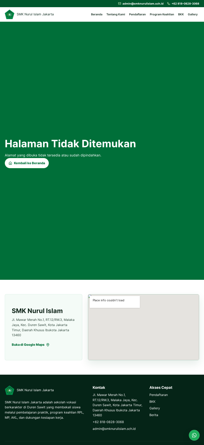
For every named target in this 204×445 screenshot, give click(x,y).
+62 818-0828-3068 (108, 422)
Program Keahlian (162, 14)
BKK (181, 14)
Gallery (193, 14)
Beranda (96, 14)
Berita (153, 415)
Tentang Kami (115, 14)
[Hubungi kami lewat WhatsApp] (194, 435)
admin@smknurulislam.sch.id (114, 429)
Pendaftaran (137, 14)
